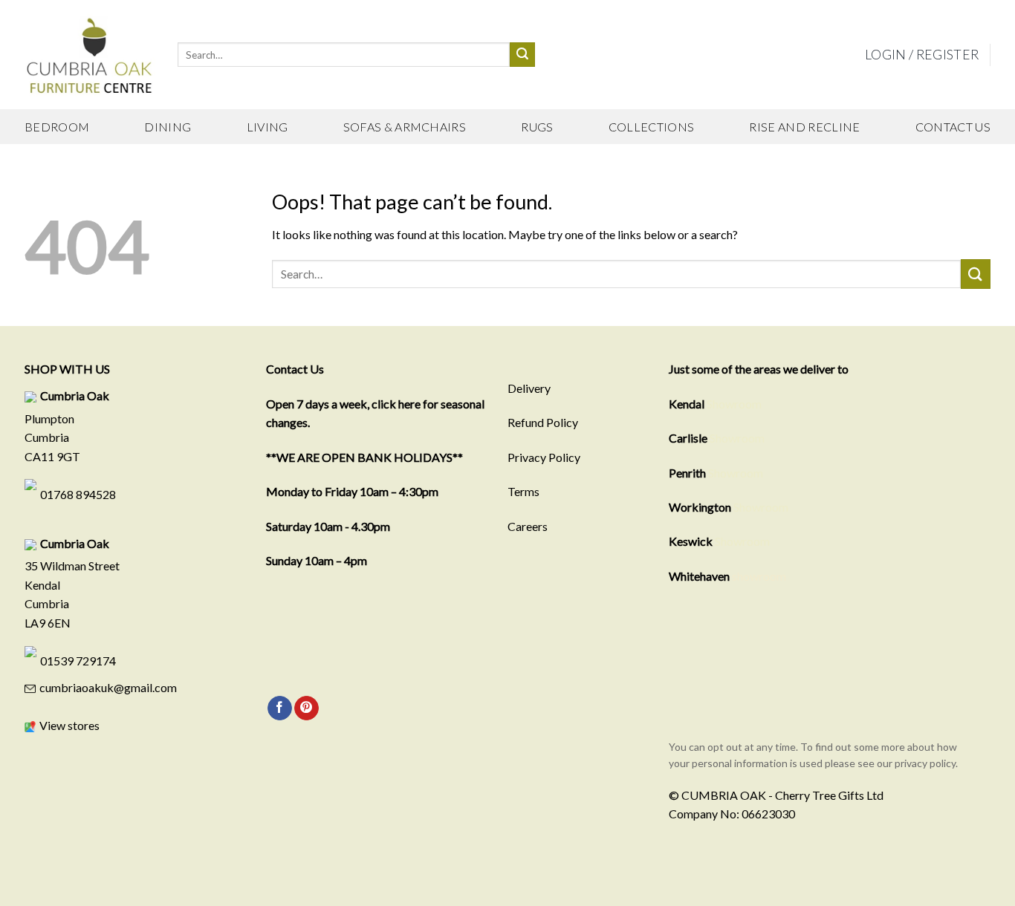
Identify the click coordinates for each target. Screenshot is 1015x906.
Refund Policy (542, 422)
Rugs (537, 127)
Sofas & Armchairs (404, 127)
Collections (652, 127)
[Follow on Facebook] (279, 708)
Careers (527, 526)
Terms (523, 491)
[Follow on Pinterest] (306, 708)
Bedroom (57, 127)
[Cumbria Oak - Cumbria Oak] (90, 54)
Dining (167, 127)
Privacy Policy (543, 457)
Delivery (529, 388)
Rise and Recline (804, 127)
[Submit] (522, 55)
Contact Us (952, 127)
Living (267, 127)
